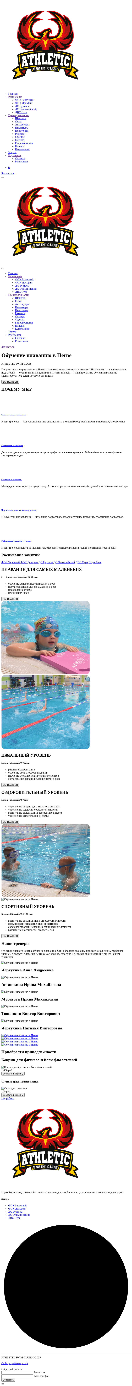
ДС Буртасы (22, 106)
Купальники (22, 149)
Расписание (15, 96)
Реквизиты (21, 161)
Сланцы (20, 136)
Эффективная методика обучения (16, 541)
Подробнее (95, 562)
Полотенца (21, 130)
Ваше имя (39, 1372)
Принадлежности (18, 115)
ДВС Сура (21, 112)
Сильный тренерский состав (13, 415)
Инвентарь (21, 127)
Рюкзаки (20, 133)
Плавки (19, 146)
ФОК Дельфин (23, 103)
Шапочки (20, 118)
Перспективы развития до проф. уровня (18, 510)
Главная (13, 93)
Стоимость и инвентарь (11, 479)
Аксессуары (22, 124)
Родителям (14, 155)
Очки (18, 121)
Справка (20, 158)
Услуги (12, 152)
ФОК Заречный (24, 99)
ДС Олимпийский (26, 109)
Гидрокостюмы (24, 143)
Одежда (19, 139)
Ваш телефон (41, 1376)
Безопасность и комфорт (12, 446)
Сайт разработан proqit (14, 1363)
